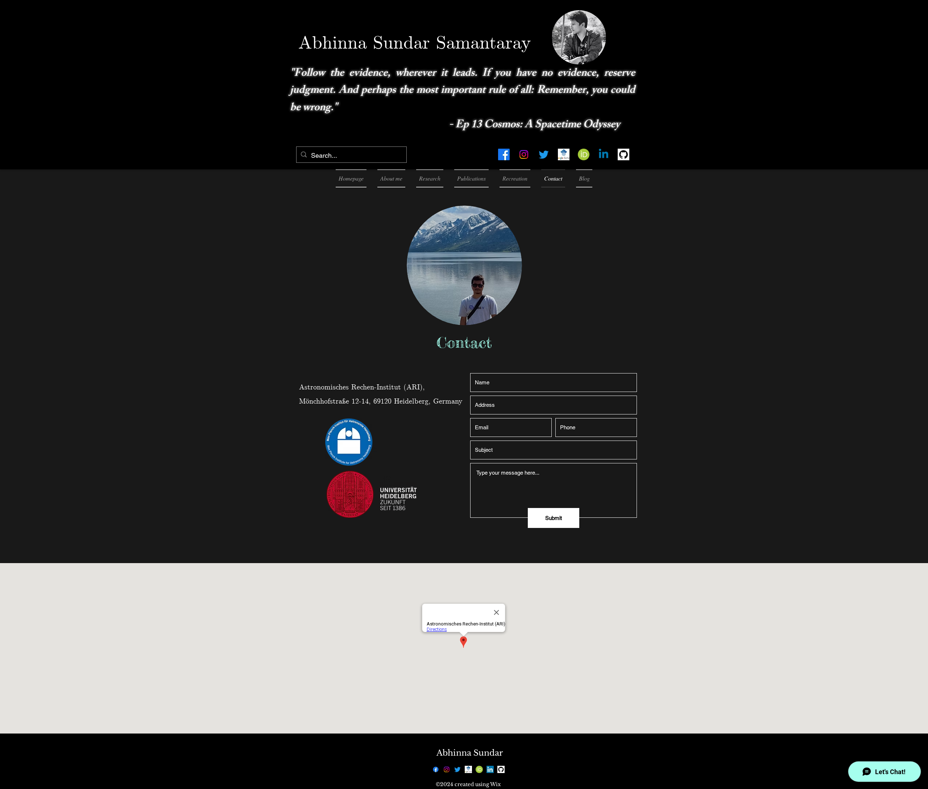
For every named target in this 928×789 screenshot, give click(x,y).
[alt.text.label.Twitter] (544, 154)
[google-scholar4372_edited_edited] (563, 154)
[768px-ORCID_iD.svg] (583, 154)
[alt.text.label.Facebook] (504, 154)
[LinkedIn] (490, 769)
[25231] (623, 154)
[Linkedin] (603, 154)
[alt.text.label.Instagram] (524, 154)
